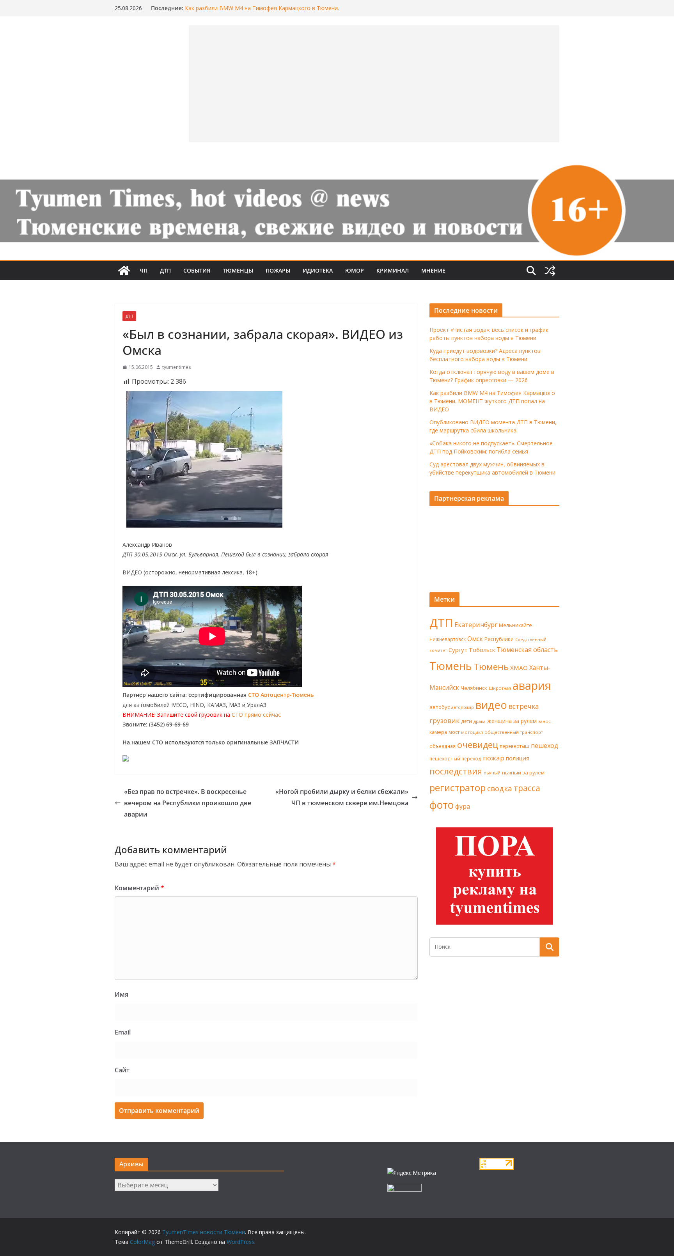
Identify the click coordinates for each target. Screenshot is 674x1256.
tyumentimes (176, 367)
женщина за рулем (512, 721)
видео (491, 705)
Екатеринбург (475, 624)
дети (466, 721)
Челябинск (474, 687)
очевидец (477, 744)
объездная (442, 746)
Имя (121, 994)
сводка (499, 788)
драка (480, 721)
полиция (517, 758)
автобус (439, 706)
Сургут (458, 650)
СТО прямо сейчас (256, 714)
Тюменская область (527, 649)
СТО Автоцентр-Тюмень (281, 694)
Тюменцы (238, 270)
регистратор (457, 787)
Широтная (500, 688)
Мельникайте (515, 625)
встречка (524, 706)
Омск (475, 638)
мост (454, 732)
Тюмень (450, 665)
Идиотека (318, 270)
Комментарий (139, 888)
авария (532, 685)
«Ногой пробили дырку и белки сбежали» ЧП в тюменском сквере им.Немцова (341, 797)
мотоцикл (472, 732)
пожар (493, 757)
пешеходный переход (455, 758)
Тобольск (482, 650)
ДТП (165, 270)
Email (123, 1032)
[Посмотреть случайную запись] (550, 270)
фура (462, 806)
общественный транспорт (513, 732)
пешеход (544, 745)
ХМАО (519, 667)
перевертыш (514, 746)
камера (438, 732)
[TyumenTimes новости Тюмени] (124, 270)
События (196, 270)
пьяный (492, 773)
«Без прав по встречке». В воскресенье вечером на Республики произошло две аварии (187, 802)
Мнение (433, 270)
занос (544, 721)
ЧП (143, 270)
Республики (499, 639)
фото (441, 805)
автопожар (462, 707)
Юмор (354, 270)
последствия (455, 771)
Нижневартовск (447, 639)
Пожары (278, 270)
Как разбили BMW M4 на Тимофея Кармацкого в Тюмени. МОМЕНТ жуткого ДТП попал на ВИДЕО (492, 401)
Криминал (392, 270)
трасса (527, 788)
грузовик (444, 720)
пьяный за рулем (523, 772)
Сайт (122, 1070)
